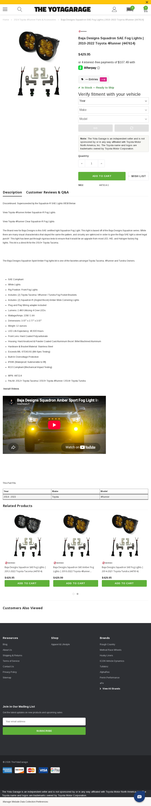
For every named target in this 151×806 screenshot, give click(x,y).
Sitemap (7, 677)
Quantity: (83, 156)
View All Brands (111, 688)
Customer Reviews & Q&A (47, 192)
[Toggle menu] (5, 9)
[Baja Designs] (85, 31)
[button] (130, 9)
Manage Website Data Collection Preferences (25, 801)
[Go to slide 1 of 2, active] (73, 594)
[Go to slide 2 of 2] (77, 594)
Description (12, 192)
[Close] (147, 2)
